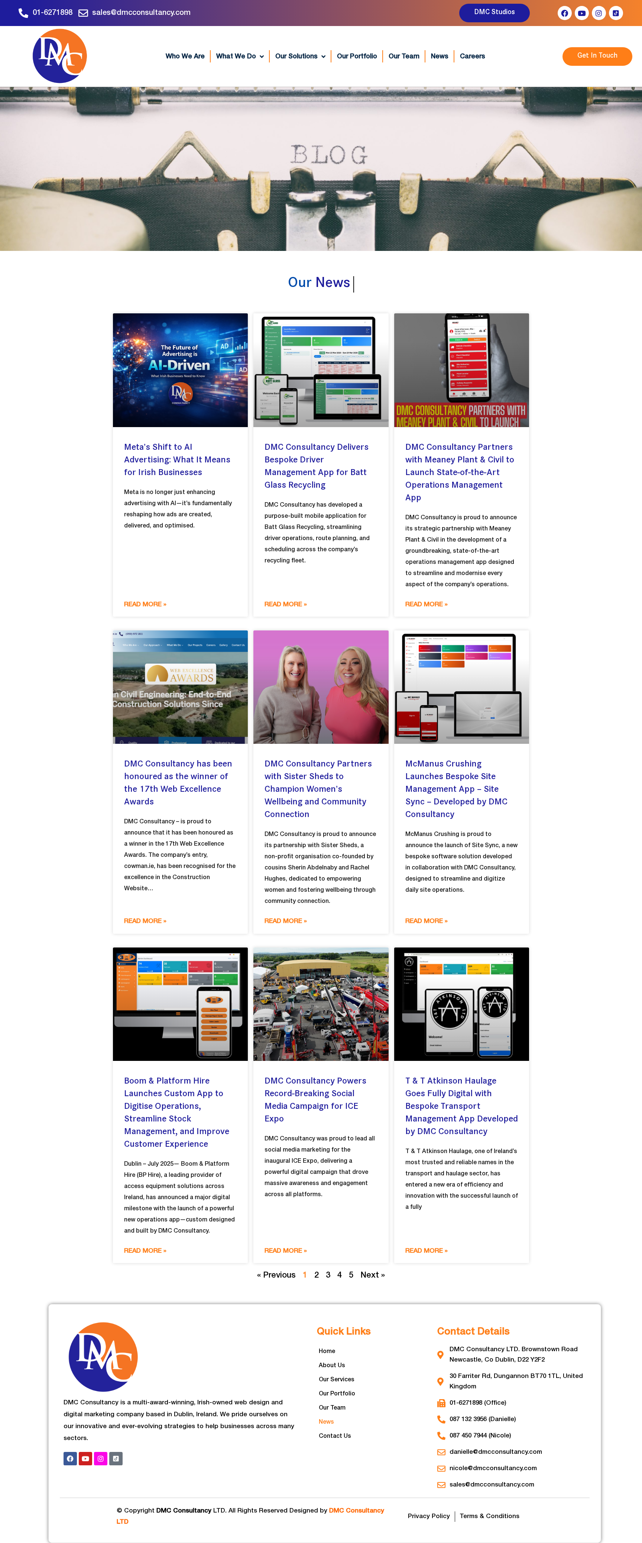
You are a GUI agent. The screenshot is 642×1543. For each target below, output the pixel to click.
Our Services (336, 1379)
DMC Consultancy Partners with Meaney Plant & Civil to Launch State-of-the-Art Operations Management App (459, 473)
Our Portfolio (357, 56)
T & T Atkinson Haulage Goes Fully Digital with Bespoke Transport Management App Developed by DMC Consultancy (461, 1107)
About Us (332, 1365)
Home (327, 1351)
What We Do (236, 56)
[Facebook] (565, 13)
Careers (472, 56)
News (439, 56)
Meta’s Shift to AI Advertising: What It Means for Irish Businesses (177, 460)
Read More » (145, 604)
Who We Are (185, 56)
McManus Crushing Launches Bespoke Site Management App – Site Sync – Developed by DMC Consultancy (456, 790)
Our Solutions (296, 56)
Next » (372, 1275)
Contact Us (335, 1436)
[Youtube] (582, 13)
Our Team (404, 56)
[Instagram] (599, 13)
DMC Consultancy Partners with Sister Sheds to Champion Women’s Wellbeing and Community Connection (318, 790)
